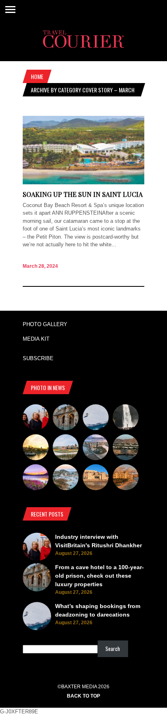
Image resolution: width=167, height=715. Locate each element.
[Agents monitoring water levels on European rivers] (36, 448)
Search (112, 649)
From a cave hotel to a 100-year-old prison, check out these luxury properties (99, 575)
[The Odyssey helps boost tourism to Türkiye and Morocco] (96, 478)
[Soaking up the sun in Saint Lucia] (83, 182)
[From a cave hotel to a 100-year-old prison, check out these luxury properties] (66, 418)
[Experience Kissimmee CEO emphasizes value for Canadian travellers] (66, 448)
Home (37, 76)
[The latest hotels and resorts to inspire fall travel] (126, 478)
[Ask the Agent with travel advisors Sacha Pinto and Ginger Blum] (126, 418)
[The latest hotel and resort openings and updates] (126, 448)
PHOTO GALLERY (45, 324)
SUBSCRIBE (38, 358)
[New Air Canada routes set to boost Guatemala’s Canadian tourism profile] (36, 478)
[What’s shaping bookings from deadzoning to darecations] (96, 418)
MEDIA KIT (36, 339)
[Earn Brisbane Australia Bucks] (96, 448)
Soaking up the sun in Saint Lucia (83, 194)
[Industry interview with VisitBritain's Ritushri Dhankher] (36, 418)
